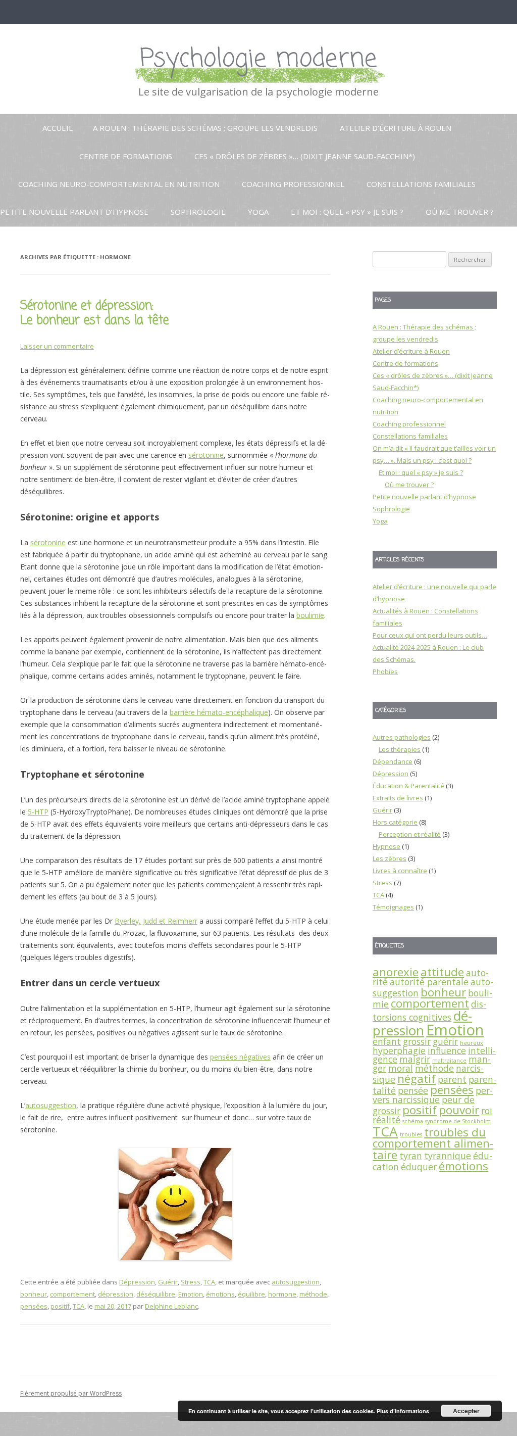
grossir (417, 1041)
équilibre (251, 1294)
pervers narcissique (433, 1095)
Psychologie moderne (258, 59)
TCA (209, 1281)
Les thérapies (400, 749)
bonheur (33, 1294)
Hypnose (386, 846)
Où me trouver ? (460, 212)
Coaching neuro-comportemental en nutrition (119, 184)
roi (486, 1111)
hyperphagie (399, 1050)
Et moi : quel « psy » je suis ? (347, 212)
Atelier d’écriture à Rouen (395, 128)
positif (60, 1306)
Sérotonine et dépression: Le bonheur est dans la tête (94, 313)
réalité (386, 1120)
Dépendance (392, 761)
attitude (442, 972)
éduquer (419, 1167)
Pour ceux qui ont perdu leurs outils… (430, 635)
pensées (33, 1306)
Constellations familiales (421, 184)
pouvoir (459, 1110)
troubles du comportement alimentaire (433, 1143)
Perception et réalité (410, 834)
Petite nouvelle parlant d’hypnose (74, 212)
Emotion (190, 1294)
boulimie (310, 615)
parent (452, 1079)
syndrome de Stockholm (458, 1121)
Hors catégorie (395, 822)
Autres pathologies (402, 737)
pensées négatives (240, 1057)
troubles (411, 1134)
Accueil (57, 128)
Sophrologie (198, 212)
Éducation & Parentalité (408, 785)
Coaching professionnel (293, 184)
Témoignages (393, 907)
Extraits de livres (398, 797)
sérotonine (206, 455)
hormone (282, 1294)
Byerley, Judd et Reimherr (156, 921)
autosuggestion (50, 1105)
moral (400, 1068)
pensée (413, 1090)
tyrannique (447, 1156)
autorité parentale (429, 982)
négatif (416, 1078)
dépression (115, 1294)
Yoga (258, 212)
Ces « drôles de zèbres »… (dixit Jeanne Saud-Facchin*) (304, 156)
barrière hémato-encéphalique (219, 712)
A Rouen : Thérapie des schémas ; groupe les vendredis (205, 128)
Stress (190, 1281)
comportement (72, 1294)
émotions (220, 1294)
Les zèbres (389, 858)
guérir (445, 1041)
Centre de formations (125, 156)
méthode (313, 1294)
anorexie (396, 972)
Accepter (466, 1410)
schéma (412, 1121)
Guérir (168, 1281)
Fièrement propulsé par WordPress (71, 1393)
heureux (471, 1042)
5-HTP (38, 812)
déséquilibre (155, 1294)
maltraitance (449, 1060)
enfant (387, 1041)
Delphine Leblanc (171, 1306)
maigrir (414, 1059)
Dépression (137, 1281)
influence (447, 1050)
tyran (410, 1156)
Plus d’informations (403, 1411)
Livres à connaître (400, 870)
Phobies (385, 671)
